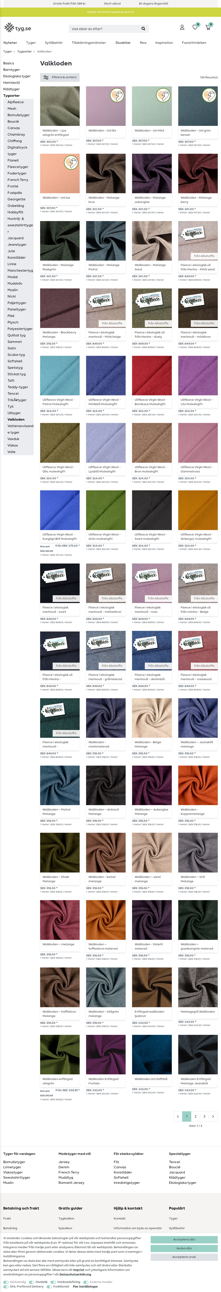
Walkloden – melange (58, 944)
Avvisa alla (184, 1248)
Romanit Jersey (71, 1182)
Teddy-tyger (18, 387)
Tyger (31, 42)
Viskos (13, 445)
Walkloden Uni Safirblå (151, 1079)
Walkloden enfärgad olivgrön (58, 1081)
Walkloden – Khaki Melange (56, 879)
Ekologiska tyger (17, 76)
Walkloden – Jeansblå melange (197, 744)
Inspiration (164, 42)
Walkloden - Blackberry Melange (59, 334)
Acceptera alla (184, 1239)
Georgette (16, 199)
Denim (63, 1167)
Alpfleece (16, 102)
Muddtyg (65, 1177)
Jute (11, 251)
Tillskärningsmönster (89, 42)
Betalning (10, 1228)
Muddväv (15, 283)
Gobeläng (16, 205)
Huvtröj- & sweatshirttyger (20, 225)
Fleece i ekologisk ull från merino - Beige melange (196, 609)
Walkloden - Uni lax (56, 197)
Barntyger (11, 69)
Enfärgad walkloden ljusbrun (149, 1014)
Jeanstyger (17, 244)
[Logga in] (182, 27)
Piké (11, 316)
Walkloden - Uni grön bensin (196, 132)
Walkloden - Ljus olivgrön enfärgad (56, 132)
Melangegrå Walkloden (198, 1011)
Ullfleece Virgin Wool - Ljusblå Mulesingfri (104, 469)
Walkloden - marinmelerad (98, 744)
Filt (116, 1162)
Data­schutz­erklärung (75, 1274)
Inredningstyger (127, 1182)
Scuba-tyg (16, 354)
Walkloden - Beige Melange (148, 744)
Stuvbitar (123, 42)
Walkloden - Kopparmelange (193, 811)
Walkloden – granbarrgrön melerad (197, 946)
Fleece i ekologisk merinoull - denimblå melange (150, 677)
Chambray (16, 134)
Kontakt (119, 1218)
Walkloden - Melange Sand (150, 267)
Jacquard (16, 238)
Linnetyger (12, 1167)
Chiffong (15, 141)
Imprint (78, 1269)
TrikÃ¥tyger (17, 400)
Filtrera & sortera (64, 77)
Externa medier (101, 1282)
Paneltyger (17, 309)
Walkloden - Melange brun (104, 200)
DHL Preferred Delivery (27, 1286)
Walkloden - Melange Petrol (104, 267)
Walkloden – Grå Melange (193, 879)
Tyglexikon (66, 1218)
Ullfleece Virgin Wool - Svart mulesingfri (151, 536)
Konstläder (17, 257)
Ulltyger (14, 413)
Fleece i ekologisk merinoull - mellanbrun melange (104, 609)
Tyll (10, 406)
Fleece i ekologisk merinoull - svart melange (55, 609)
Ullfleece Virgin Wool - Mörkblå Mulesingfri (104, 402)
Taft (11, 380)
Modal (13, 277)
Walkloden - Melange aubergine (150, 200)
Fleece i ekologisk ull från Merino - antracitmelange (58, 677)
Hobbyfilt (15, 212)
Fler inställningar (85, 1286)
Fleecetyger (18, 167)
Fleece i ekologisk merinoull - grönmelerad (55, 744)
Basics (8, 63)
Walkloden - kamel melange (102, 879)
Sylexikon (65, 1228)
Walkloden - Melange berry (196, 200)
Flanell (13, 160)
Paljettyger (17, 303)
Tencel (13, 393)
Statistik (41, 1282)
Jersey (64, 1162)
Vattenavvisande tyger (20, 429)
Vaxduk (13, 439)
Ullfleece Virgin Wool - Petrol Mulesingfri (59, 402)
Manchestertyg (20, 270)
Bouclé (13, 121)
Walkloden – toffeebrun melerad (103, 946)
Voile (12, 452)
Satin (12, 348)
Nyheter (10, 42)
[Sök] (143, 29)
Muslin (13, 290)
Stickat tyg (17, 374)
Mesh (12, 108)
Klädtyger (11, 89)
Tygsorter (24, 51)
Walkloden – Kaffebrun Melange (59, 1014)
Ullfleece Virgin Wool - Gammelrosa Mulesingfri (197, 469)
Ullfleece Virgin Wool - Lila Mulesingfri (197, 402)
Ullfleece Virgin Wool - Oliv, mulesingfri (59, 469)
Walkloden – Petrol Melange (56, 811)
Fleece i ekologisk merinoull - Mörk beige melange (104, 334)
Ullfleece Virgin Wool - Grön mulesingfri (104, 536)
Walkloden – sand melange (148, 879)
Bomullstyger (19, 115)
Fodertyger (17, 173)
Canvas (14, 128)
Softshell (15, 361)
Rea (143, 42)
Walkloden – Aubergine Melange (151, 811)
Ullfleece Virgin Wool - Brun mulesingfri (151, 469)
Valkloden (16, 419)
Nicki (12, 296)
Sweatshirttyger (16, 1177)
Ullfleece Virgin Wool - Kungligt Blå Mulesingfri (60, 536)
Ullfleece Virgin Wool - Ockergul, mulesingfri (197, 536)
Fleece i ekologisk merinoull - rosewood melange (196, 677)
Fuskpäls (15, 193)
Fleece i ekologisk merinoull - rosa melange (148, 609)
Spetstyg (15, 367)
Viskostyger (13, 1172)
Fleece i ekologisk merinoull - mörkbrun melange (196, 334)
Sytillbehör (54, 42)
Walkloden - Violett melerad (149, 946)
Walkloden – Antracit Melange (103, 811)
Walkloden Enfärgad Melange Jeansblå (196, 1081)
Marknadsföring (68, 1282)
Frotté (13, 186)
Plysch (13, 322)
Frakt (7, 1218)
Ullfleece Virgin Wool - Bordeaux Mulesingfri (151, 402)
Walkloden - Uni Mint (149, 130)
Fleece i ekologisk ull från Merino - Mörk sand (198, 267)
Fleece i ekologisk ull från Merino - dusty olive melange (150, 334)
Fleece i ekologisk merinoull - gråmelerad (105, 677)
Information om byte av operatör (138, 1228)
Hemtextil (11, 82)
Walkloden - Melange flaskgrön (58, 267)
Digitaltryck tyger (17, 151)
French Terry (18, 180)
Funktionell (61, 1286)
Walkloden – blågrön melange (103, 1014)
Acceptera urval (184, 1257)
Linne (12, 264)
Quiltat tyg (16, 335)
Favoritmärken (194, 42)
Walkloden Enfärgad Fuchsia (103, 1081)
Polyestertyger (20, 329)
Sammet (15, 342)
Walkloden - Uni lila (102, 130)
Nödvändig (18, 1282)
